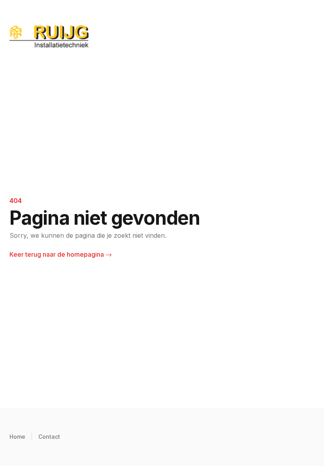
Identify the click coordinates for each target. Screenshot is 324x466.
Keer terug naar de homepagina (60, 254)
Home (17, 436)
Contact (49, 436)
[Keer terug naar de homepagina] (162, 36)
